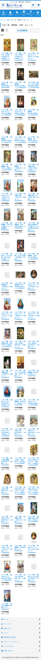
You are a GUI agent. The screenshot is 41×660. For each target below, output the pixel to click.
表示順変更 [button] (23, 30)
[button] (3, 5)
